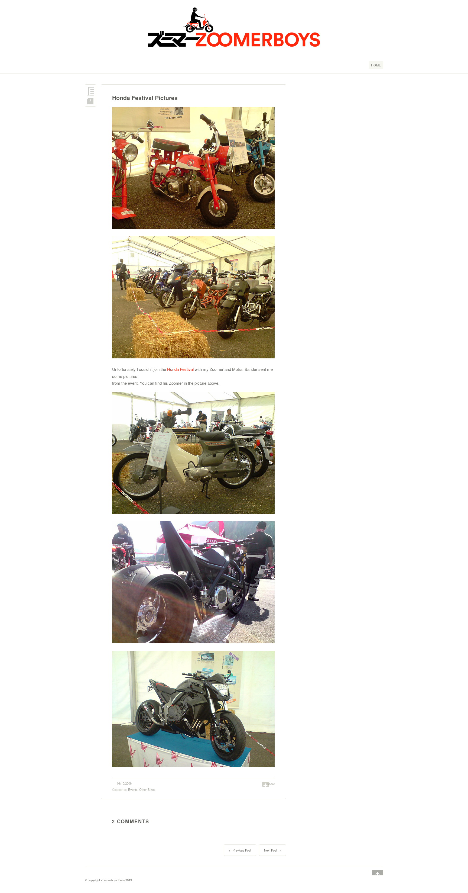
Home (376, 65)
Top (373, 873)
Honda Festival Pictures (145, 98)
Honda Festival (180, 369)
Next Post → (272, 850)
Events (133, 789)
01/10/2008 (124, 783)
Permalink (90, 91)
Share (271, 784)
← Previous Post (240, 850)
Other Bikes (147, 789)
